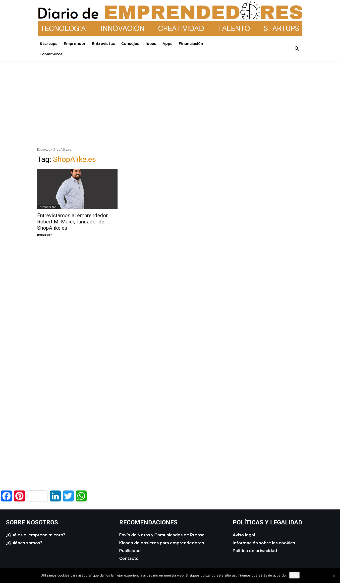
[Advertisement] (170, 95)
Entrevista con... (49, 207)
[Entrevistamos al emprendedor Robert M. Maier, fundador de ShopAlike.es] (77, 189)
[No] (333, 575)
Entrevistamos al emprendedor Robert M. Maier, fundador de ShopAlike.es (72, 221)
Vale (294, 575)
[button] (297, 49)
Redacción (45, 234)
